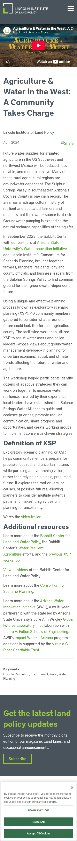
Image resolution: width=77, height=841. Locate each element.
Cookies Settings (38, 810)
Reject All (38, 821)
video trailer (30, 516)
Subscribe (17, 758)
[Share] (67, 143)
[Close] (72, 787)
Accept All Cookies (38, 833)
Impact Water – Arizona (34, 637)
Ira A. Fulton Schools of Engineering (39, 631)
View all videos (15, 569)
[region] (38, 811)
